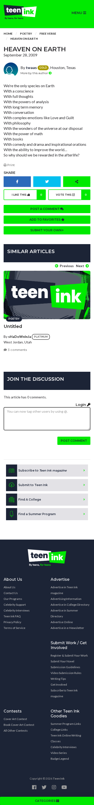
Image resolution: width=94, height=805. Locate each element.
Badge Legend (60, 758)
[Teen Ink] (23, 12)
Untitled (13, 326)
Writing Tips (58, 679)
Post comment (74, 440)
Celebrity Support (15, 604)
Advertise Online (62, 622)
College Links (59, 729)
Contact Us (11, 593)
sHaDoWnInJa (19, 336)
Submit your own (46, 230)
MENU (77, 13)
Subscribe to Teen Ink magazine (64, 693)
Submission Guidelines (65, 667)
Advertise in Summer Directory (64, 613)
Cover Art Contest (15, 719)
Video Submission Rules (66, 673)
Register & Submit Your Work (69, 655)
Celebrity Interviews (17, 610)
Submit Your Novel (62, 661)
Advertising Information (66, 599)
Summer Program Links (66, 724)
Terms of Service (14, 628)
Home (8, 33)
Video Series (59, 753)
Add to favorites (45, 219)
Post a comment (45, 209)
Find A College (29, 499)
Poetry (26, 33)
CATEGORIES (45, 801)
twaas (31, 67)
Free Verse (48, 33)
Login (81, 404)
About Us (9, 587)
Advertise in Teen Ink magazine (64, 590)
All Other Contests (16, 730)
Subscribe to (42, 470)
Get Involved (59, 684)
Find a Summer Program (37, 514)
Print (11, 165)
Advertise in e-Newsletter (67, 628)
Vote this (71, 194)
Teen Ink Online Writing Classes (66, 738)
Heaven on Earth (24, 38)
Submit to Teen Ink (33, 485)
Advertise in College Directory (70, 604)
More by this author (34, 73)
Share (9, 172)
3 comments (17, 350)
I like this (27, 194)
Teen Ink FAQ (12, 616)
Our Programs (13, 599)
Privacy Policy (12, 622)
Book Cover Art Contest (19, 725)
